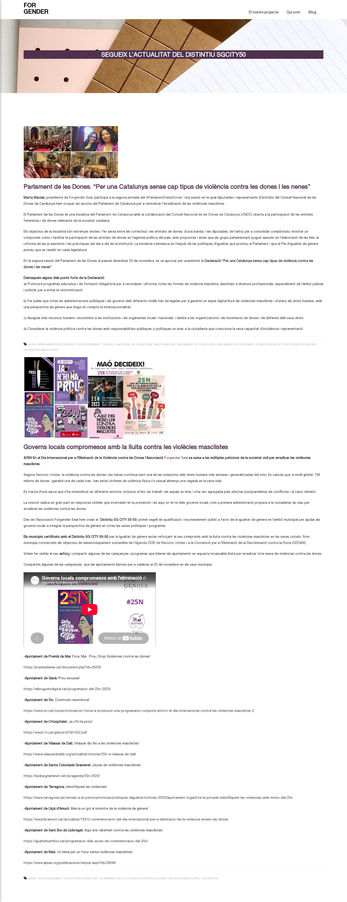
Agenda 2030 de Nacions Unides (160, 543)
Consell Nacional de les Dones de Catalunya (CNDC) (212, 214)
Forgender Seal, (81, 197)
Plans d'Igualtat (269, 344)
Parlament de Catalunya (114, 214)
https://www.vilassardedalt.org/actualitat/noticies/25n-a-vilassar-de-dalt (80, 754)
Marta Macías (164, 344)
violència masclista (183, 878)
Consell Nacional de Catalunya (127, 344)
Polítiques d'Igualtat (300, 344)
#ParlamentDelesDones (56, 344)
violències (209, 878)
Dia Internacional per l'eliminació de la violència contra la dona (114, 878)
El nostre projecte (264, 12)
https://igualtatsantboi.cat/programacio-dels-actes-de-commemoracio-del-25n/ (86, 841)
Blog (312, 12)
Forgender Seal (176, 458)
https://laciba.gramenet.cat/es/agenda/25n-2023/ (62, 776)
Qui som (293, 12)
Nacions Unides (48, 475)
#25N (32, 344)
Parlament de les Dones (235, 344)
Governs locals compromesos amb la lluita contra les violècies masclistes (126, 446)
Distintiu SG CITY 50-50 (118, 520)
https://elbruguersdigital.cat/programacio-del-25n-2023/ (67, 689)
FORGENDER (36, 8)
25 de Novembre (88, 344)
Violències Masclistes (41, 349)
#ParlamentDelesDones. (164, 197)
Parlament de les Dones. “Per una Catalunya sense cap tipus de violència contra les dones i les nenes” (167, 186)
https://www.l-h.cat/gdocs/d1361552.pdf (55, 732)
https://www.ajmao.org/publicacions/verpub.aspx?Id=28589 (70, 863)
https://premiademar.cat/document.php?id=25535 (62, 667)
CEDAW (299, 543)
